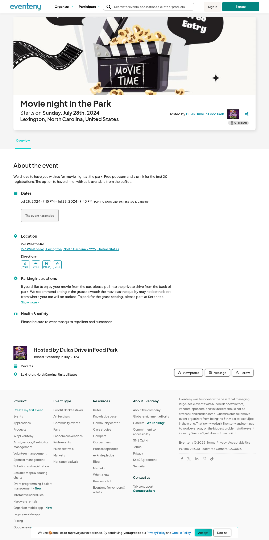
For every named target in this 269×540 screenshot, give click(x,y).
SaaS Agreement (145, 460)
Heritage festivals (65, 461)
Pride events (62, 442)
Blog (96, 461)
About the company (147, 410)
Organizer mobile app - (32, 507)
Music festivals (63, 449)
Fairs (56, 429)
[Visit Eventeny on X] (189, 459)
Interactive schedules (28, 495)
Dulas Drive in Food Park (205, 114)
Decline (222, 533)
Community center (106, 423)
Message (220, 373)
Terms (137, 447)
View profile (191, 373)
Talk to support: (144, 488)
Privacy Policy (156, 533)
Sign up (241, 6)
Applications (22, 423)
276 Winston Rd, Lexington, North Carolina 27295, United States (70, 249)
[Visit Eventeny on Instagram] (204, 458)
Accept (203, 533)
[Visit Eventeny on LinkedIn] (197, 459)
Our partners (102, 442)
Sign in (212, 7)
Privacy (138, 453)
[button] (63, 6)
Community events (66, 423)
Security (139, 466)
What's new (101, 474)
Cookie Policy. (181, 533)
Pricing (18, 521)
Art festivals (61, 416)
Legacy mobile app (26, 514)
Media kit (99, 468)
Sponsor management (29, 460)
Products (19, 429)
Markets (59, 455)
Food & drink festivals (68, 410)
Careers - (149, 423)
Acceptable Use (239, 442)
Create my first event (28, 410)
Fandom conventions (68, 436)
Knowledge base (105, 416)
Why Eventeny (23, 436)
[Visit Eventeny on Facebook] (182, 459)
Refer (97, 410)
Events (18, 416)
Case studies (102, 429)
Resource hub (102, 481)
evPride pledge (103, 455)
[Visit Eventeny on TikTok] (212, 459)
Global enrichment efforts (151, 416)
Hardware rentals (25, 501)
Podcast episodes (105, 449)
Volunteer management (30, 453)
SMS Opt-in (141, 440)
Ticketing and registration (31, 466)
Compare (100, 436)
